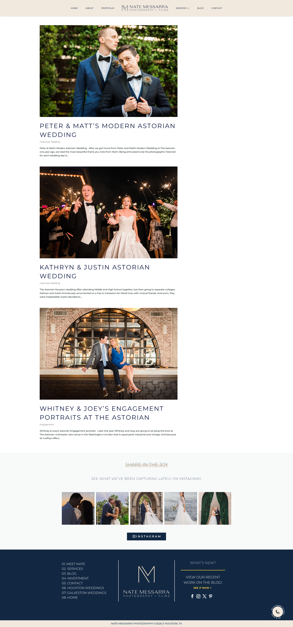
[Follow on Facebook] (192, 596)
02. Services (72, 569)
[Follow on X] (204, 596)
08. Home (70, 597)
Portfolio (107, 8)
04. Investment (75, 578)
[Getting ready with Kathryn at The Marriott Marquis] (146, 508)
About (90, 8)
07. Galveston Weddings (84, 593)
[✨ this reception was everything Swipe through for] (215, 508)
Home (74, 8)
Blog (200, 8)
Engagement (47, 424)
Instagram (148, 536)
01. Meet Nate (73, 564)
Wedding (55, 141)
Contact (217, 8)
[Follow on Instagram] (198, 596)
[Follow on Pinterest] (211, 596)
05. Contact (72, 583)
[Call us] (277, 611)
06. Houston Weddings (83, 588)
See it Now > (203, 587)
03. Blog (69, 573)
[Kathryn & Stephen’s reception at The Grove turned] (112, 508)
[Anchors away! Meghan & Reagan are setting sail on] (78, 508)
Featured (44, 141)
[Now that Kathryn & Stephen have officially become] (180, 508)
